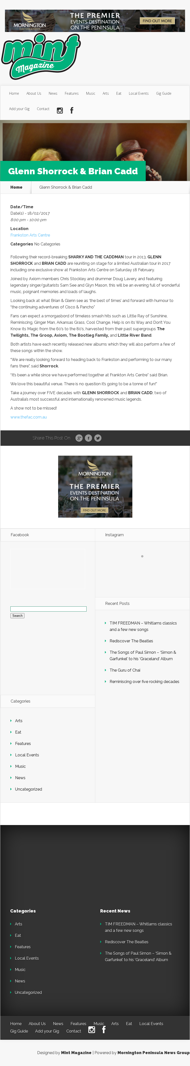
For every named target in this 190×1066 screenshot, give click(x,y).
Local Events (139, 93)
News (53, 93)
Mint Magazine (76, 1052)
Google (79, 438)
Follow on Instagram (145, 565)
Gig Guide (163, 93)
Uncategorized (28, 789)
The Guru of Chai (125, 670)
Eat (118, 93)
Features (72, 93)
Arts (106, 93)
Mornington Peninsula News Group (154, 1052)
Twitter (98, 438)
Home (14, 93)
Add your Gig (19, 108)
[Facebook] (72, 110)
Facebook (88, 438)
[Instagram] (60, 110)
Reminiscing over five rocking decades (144, 681)
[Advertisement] (44, 866)
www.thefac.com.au (28, 417)
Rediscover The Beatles (131, 641)
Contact (43, 108)
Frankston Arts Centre (30, 235)
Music (90, 93)
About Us (33, 93)
